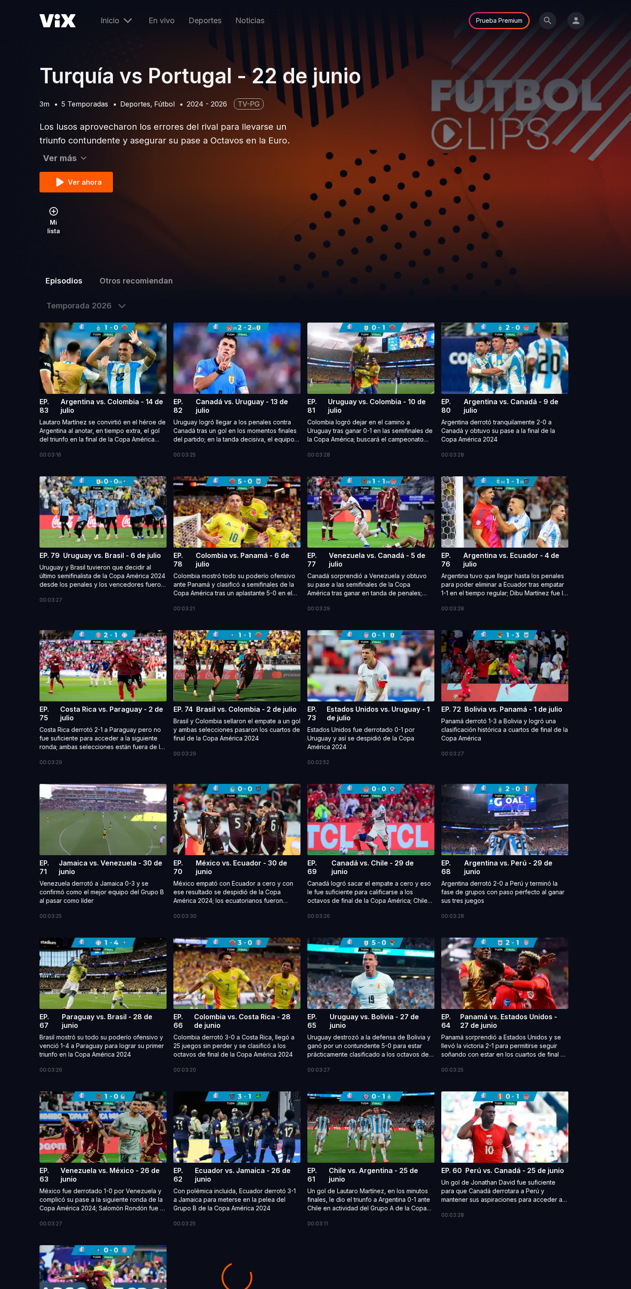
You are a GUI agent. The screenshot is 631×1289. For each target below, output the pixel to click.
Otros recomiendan (136, 280)
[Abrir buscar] (547, 20)
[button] (103, 391)
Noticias (249, 20)
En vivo (162, 20)
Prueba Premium (499, 20)
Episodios (64, 280)
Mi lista (53, 227)
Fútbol (164, 104)
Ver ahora (85, 182)
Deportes (204, 20)
